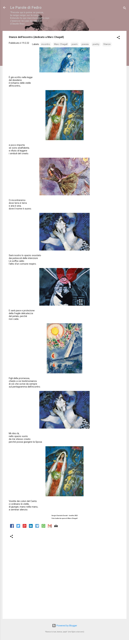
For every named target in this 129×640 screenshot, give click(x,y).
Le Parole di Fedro (26, 7)
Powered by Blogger (66, 625)
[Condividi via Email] (50, 527)
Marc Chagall (60, 44)
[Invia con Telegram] (37, 527)
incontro (45, 44)
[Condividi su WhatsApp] (43, 527)
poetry (96, 44)
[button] (118, 38)
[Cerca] (124, 8)
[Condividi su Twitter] (18, 527)
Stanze (107, 44)
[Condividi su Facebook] (12, 527)
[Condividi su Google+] (24, 527)
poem (75, 44)
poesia (85, 44)
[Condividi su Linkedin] (31, 527)
